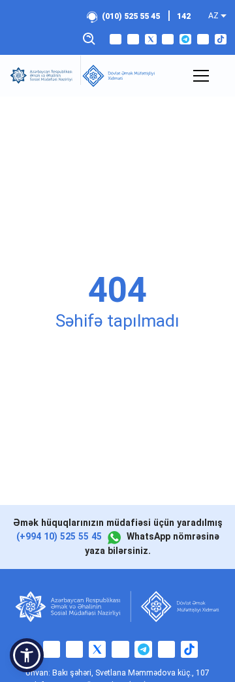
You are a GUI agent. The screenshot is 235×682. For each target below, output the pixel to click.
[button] (26, 655)
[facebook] (115, 39)
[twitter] (151, 39)
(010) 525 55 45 (131, 16)
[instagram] (133, 39)
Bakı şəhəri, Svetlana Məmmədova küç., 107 (131, 672)
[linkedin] (203, 39)
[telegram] (185, 39)
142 (184, 16)
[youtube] (168, 39)
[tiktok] (221, 39)
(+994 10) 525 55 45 (59, 536)
